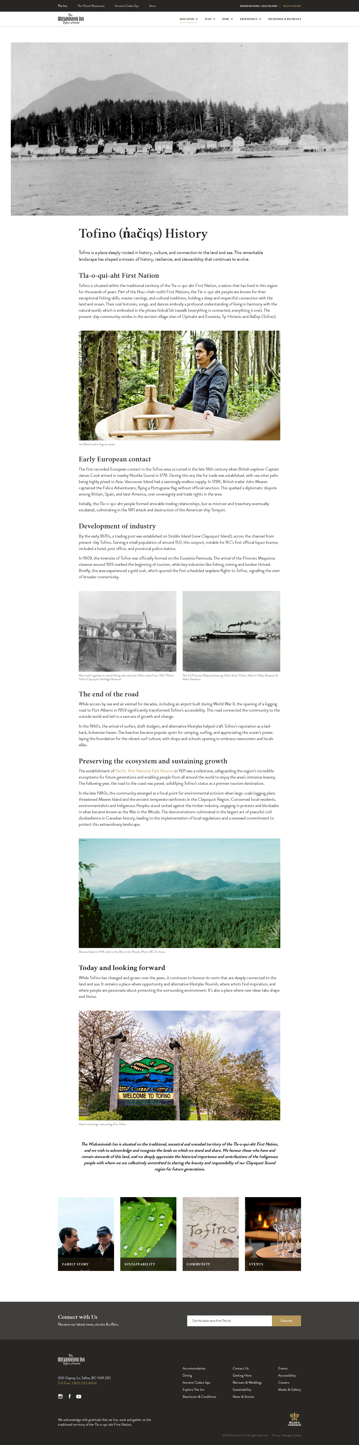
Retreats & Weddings (247, 1382)
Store (152, 6)
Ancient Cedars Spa (127, 6)
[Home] (71, 1364)
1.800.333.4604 (84, 1383)
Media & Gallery (289, 1389)
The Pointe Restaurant (91, 6)
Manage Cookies (291, 1435)
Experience (249, 19)
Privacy (276, 1435)
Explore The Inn (193, 1389)
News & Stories (243, 1396)
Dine (225, 19)
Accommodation (194, 1368)
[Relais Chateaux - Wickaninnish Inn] (294, 1419)
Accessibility (287, 1375)
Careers (283, 1382)
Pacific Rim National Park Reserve (144, 770)
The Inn (62, 6)
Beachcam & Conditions (199, 1396)
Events (283, 1368)
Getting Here (242, 1375)
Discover (187, 19)
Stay (208, 19)
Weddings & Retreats (284, 19)
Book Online (292, 6)
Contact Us (241, 1368)
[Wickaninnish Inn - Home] (71, 22)
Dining (187, 1375)
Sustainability (242, 1389)
